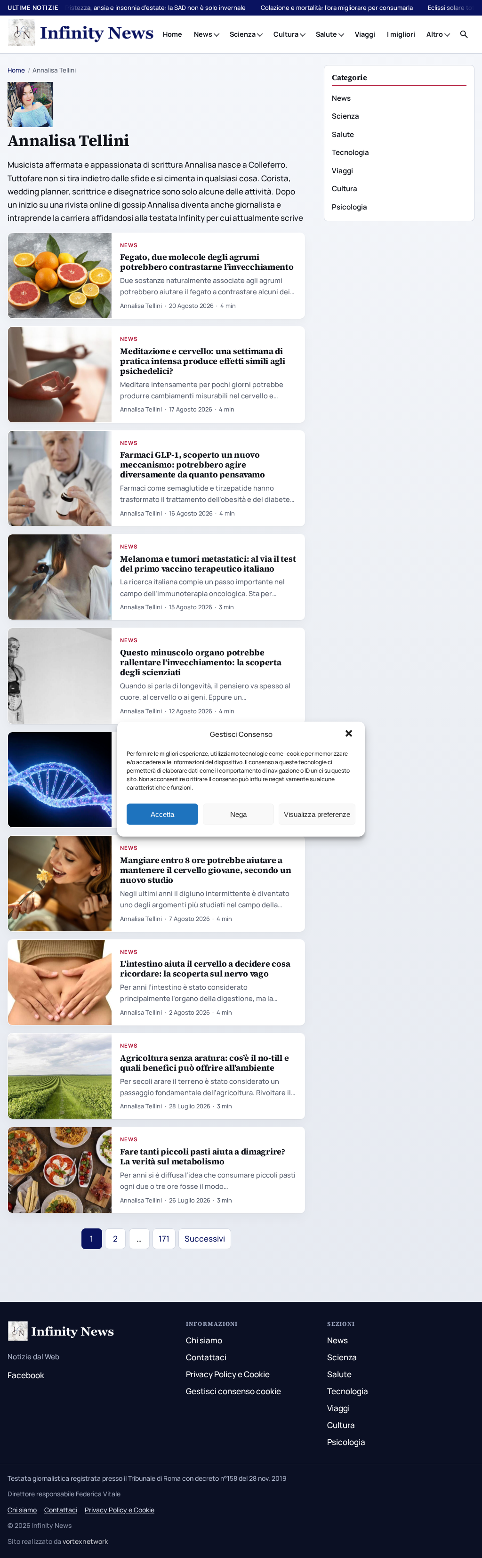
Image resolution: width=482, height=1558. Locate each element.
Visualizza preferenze (317, 814)
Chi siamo (204, 1340)
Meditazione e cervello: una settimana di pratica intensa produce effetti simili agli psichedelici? (202, 361)
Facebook (26, 1375)
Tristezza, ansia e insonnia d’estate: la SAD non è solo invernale (155, 7)
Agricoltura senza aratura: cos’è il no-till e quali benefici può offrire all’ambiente (204, 1063)
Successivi (205, 1238)
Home (172, 34)
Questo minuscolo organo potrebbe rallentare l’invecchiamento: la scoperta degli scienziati (200, 662)
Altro (434, 34)
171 (164, 1238)
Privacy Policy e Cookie (228, 1374)
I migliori (401, 34)
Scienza (243, 34)
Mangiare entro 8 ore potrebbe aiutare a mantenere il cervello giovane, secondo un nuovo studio (205, 870)
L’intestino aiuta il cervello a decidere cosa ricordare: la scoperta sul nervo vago (205, 968)
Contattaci (206, 1357)
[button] (349, 734)
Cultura (285, 34)
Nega (238, 814)
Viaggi (365, 34)
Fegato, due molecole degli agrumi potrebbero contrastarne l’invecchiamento (206, 262)
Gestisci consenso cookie (233, 1391)
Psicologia (349, 207)
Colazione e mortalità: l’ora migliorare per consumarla (337, 7)
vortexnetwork (85, 1541)
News (203, 34)
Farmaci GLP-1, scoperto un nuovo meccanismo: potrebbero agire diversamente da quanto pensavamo (192, 464)
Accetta (162, 814)
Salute (326, 34)
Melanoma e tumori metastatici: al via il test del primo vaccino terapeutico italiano (208, 563)
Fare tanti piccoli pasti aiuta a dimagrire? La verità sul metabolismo (202, 1156)
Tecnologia (350, 152)
